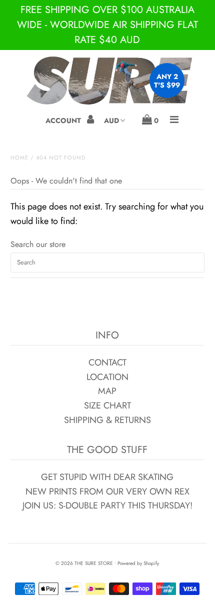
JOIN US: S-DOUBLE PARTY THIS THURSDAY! (107, 505)
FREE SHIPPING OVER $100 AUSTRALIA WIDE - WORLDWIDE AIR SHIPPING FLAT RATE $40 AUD (107, 24)
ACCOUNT (64, 121)
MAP (107, 391)
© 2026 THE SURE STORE (84, 563)
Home (19, 158)
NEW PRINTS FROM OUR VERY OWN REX (108, 491)
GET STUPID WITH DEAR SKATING (107, 477)
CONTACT (107, 362)
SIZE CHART (107, 405)
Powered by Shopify (138, 563)
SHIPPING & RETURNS (107, 420)
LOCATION (107, 377)
